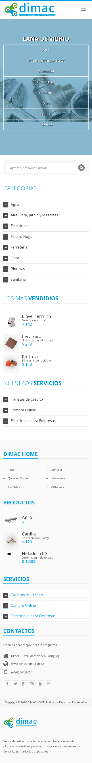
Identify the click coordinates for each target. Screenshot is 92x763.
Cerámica (31, 336)
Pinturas (46, 114)
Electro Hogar (46, 82)
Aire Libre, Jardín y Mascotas (46, 61)
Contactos (57, 487)
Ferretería (46, 93)
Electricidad (46, 71)
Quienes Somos (18, 478)
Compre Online (23, 410)
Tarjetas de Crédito (27, 399)
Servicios (14, 487)
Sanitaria (46, 125)
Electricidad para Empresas (33, 420)
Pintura (30, 356)
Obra (46, 103)
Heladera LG (35, 553)
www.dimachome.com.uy (28, 664)
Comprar (56, 470)
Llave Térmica (36, 316)
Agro (46, 50)
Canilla (29, 534)
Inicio (11, 470)
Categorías (57, 478)
